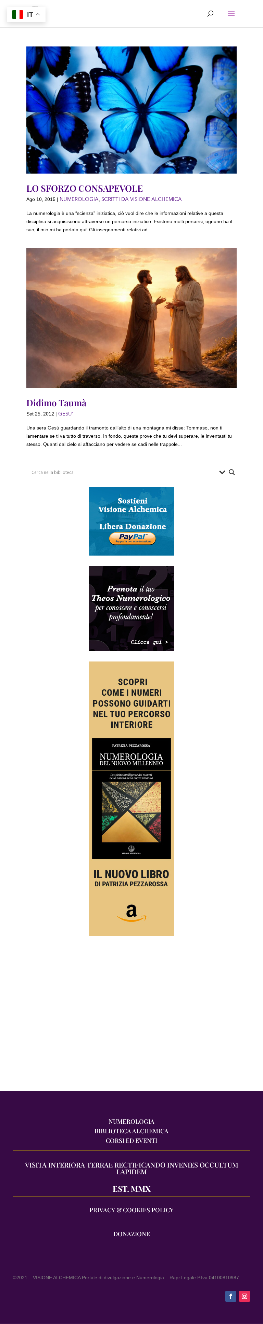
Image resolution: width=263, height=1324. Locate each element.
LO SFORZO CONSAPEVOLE (84, 188)
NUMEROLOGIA (79, 199)
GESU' (65, 413)
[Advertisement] (131, 1017)
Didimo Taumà (56, 403)
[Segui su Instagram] (244, 1296)
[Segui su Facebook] (230, 1296)
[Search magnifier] (232, 472)
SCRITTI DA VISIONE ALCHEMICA (141, 199)
